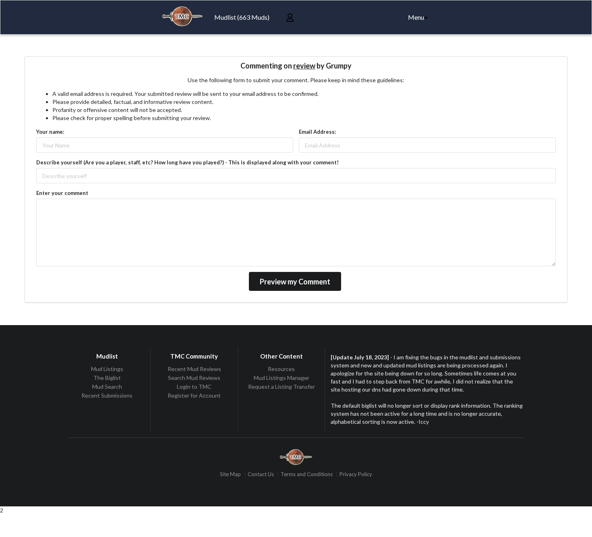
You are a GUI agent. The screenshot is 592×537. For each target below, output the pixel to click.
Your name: (50, 132)
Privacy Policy (355, 474)
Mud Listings (107, 369)
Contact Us (261, 474)
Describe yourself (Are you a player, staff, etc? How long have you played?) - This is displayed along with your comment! (187, 162)
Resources (281, 369)
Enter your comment (62, 193)
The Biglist (107, 377)
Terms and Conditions (307, 474)
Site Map (230, 474)
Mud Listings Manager (281, 377)
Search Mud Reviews (194, 377)
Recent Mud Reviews (194, 369)
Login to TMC (194, 386)
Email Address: (317, 132)
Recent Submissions (106, 395)
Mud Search (107, 386)
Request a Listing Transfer (281, 386)
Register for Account (194, 395)
